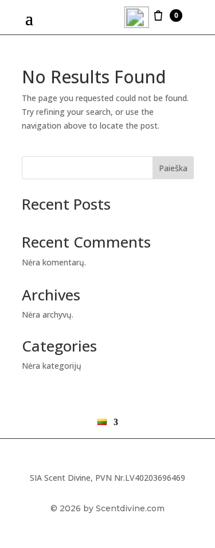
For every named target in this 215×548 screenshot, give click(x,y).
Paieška (173, 168)
